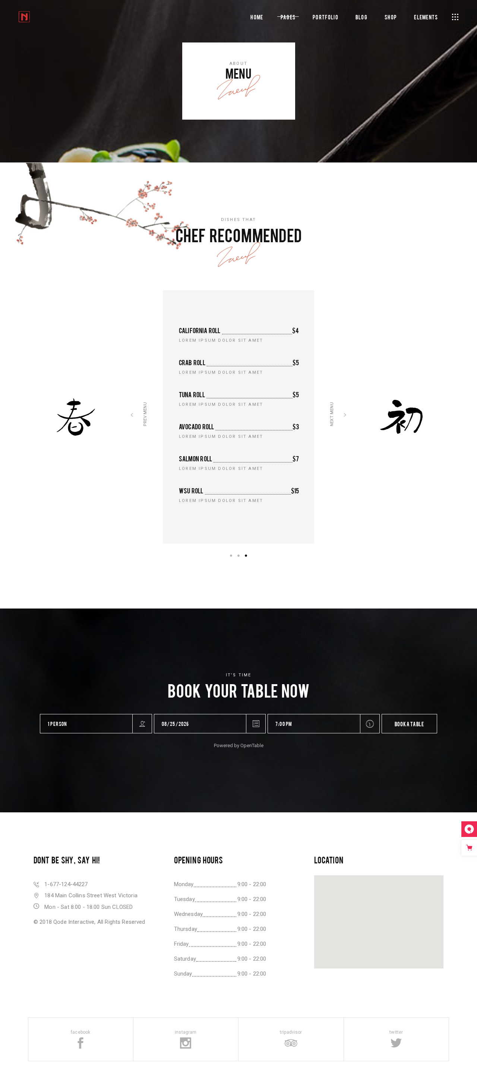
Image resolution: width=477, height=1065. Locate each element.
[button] (231, 555)
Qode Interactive (73, 922)
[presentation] (132, 417)
